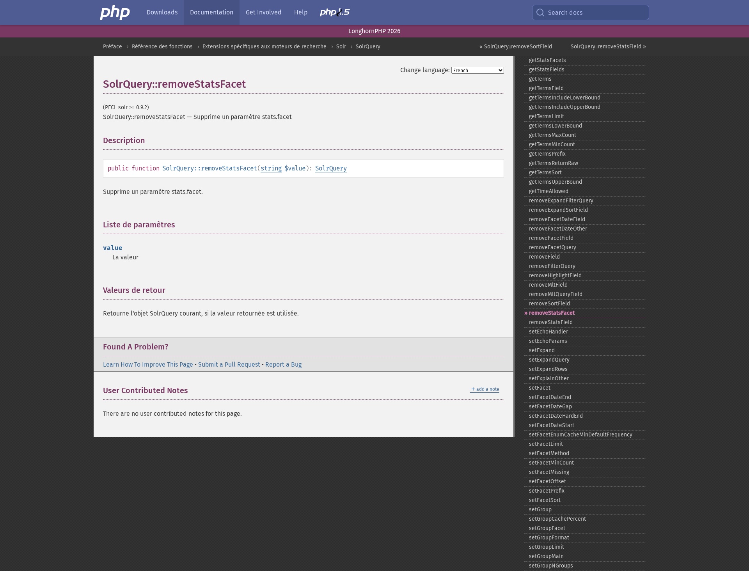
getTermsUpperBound (555, 182)
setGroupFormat (549, 537)
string (271, 168)
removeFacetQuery (552, 247)
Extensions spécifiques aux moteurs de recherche (264, 46)
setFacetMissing (549, 472)
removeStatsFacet (552, 313)
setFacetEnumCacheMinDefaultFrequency (580, 434)
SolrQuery (368, 46)
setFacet (539, 388)
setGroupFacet (547, 528)
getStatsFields (546, 69)
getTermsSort (545, 172)
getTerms (540, 79)
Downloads (162, 12)
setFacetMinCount (551, 462)
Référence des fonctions (162, 46)
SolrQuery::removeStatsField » (608, 46)
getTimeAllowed (548, 191)
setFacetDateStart (551, 425)
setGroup (540, 509)
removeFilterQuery (552, 266)
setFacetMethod (549, 453)
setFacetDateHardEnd (556, 416)
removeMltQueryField (555, 294)
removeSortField (549, 303)
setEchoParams (548, 341)
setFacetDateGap (550, 406)
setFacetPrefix (546, 491)
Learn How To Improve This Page (148, 364)
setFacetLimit (546, 444)
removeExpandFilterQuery (561, 200)
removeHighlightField (555, 275)
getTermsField (546, 88)
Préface (112, 46)
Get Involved (264, 12)
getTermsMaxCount (552, 135)
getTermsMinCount (552, 144)
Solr (341, 46)
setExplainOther (549, 378)
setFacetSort (545, 500)
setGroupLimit (546, 547)
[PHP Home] (115, 12)
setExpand (542, 350)
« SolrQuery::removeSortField (515, 46)
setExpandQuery (549, 359)
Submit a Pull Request (229, 364)
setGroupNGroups (551, 565)
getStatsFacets (547, 60)
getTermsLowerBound (555, 125)
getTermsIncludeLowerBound (564, 97)
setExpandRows (548, 369)
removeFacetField (551, 238)
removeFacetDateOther (558, 228)
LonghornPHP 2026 (374, 31)
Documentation (211, 12)
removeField (544, 257)
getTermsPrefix (547, 154)
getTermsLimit (546, 116)
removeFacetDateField (557, 219)
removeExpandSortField (558, 210)
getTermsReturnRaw (553, 163)
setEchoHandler (548, 331)
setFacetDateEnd (550, 397)
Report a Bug (283, 364)
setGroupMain (546, 556)
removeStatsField (551, 322)
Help (300, 12)
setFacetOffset (547, 481)
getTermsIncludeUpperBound (564, 107)
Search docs (565, 12)
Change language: (425, 70)
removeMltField (548, 285)
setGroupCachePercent (557, 519)
